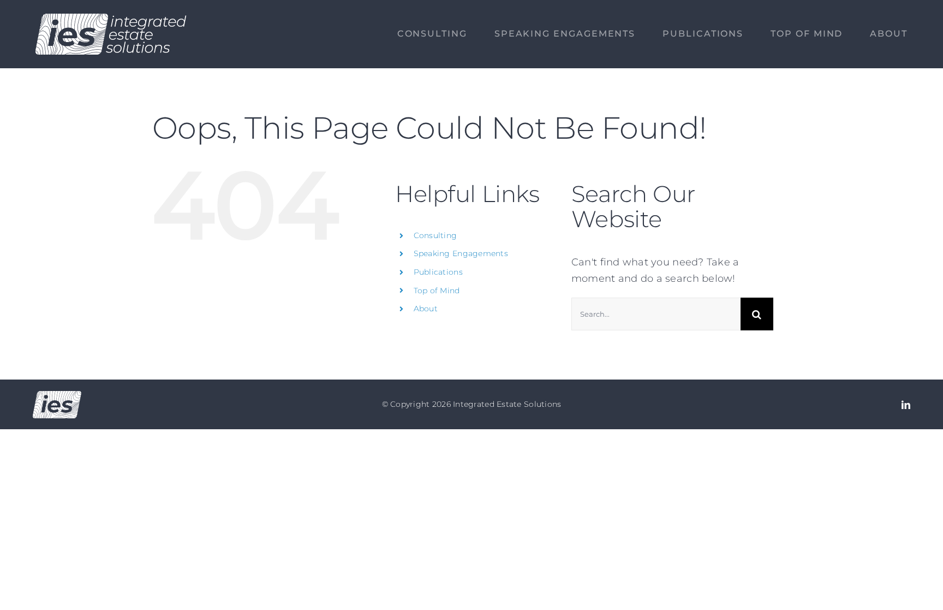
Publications (438, 272)
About (426, 308)
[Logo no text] (57, 396)
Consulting (435, 235)
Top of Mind (437, 290)
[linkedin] (906, 404)
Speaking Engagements (461, 253)
